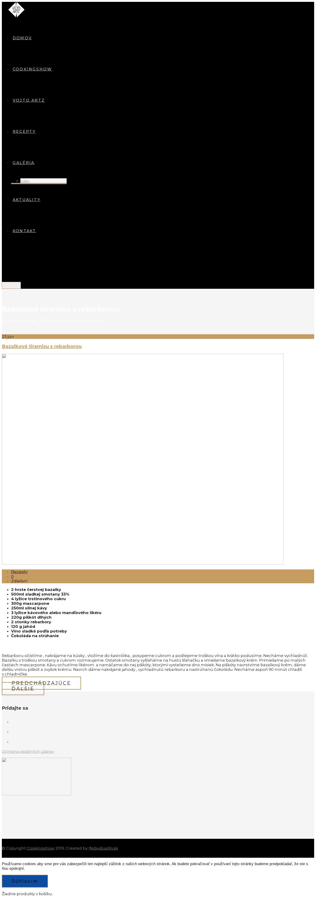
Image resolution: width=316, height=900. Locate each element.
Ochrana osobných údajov (28, 751)
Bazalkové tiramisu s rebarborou (42, 346)
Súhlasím (25, 881)
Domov (9, 320)
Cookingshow (40, 848)
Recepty (28, 320)
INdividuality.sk (103, 848)
